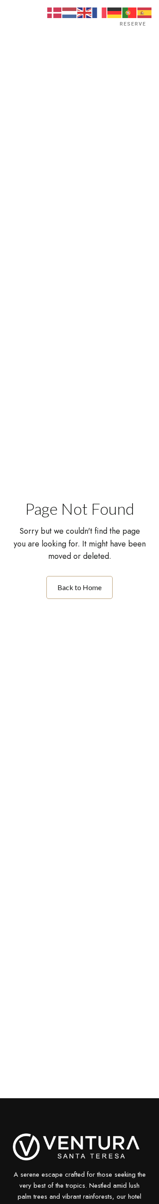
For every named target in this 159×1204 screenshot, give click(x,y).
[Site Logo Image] (80, 26)
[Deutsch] (114, 12)
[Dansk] (54, 12)
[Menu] (20, 24)
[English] (84, 12)
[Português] (129, 12)
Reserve (133, 24)
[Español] (144, 12)
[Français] (99, 12)
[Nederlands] (69, 12)
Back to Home (79, 587)
